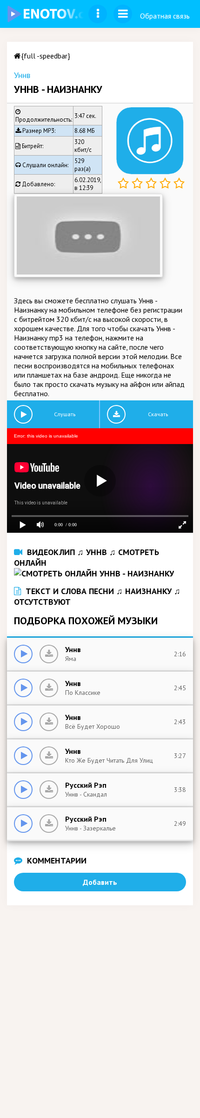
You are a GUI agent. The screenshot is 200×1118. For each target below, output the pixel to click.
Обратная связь (165, 15)
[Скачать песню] (49, 654)
